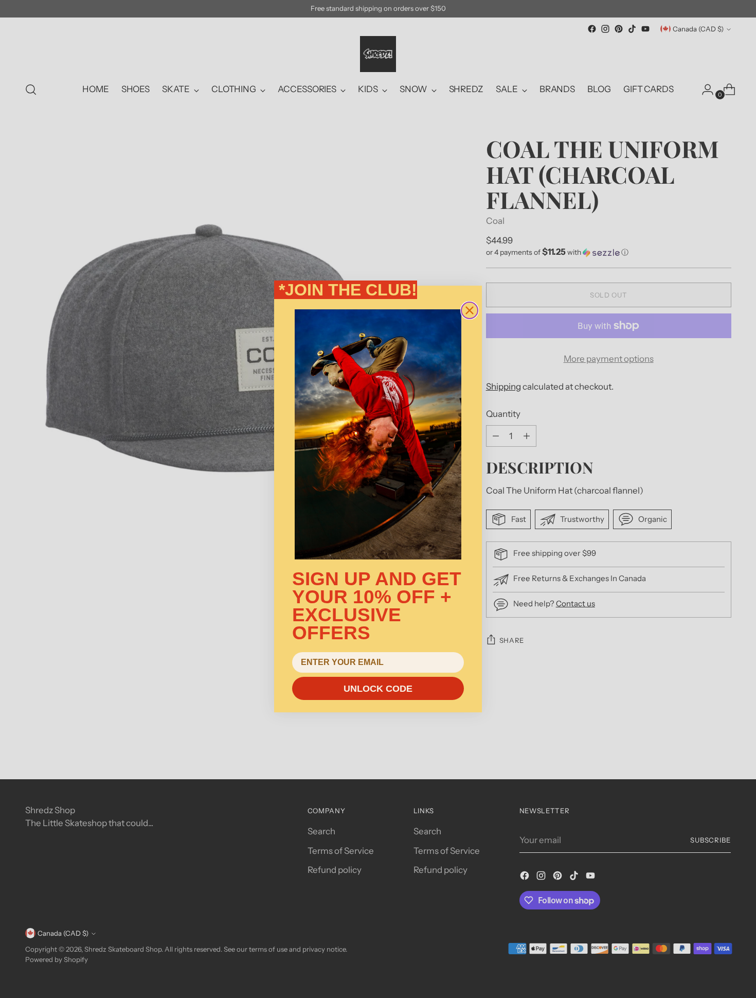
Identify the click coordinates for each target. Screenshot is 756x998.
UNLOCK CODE (378, 689)
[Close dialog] (469, 310)
